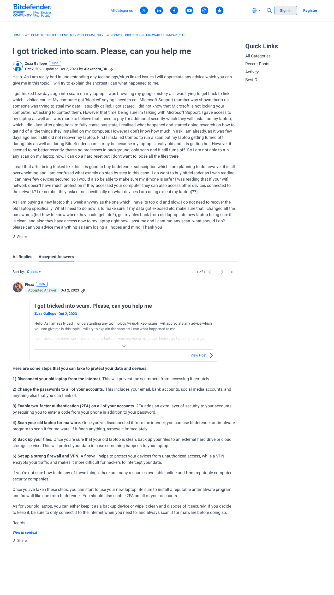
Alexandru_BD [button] (95, 69)
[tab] (22, 256)
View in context (25, 532)
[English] (33, 10)
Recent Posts (257, 63)
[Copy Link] (111, 69)
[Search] (269, 10)
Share (20, 237)
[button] (18, 66)
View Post (198, 355)
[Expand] (124, 346)
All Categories (258, 55)
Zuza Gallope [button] (36, 63)
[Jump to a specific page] (230, 272)
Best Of (252, 79)
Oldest (32, 272)
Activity (252, 71)
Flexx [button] (29, 284)
